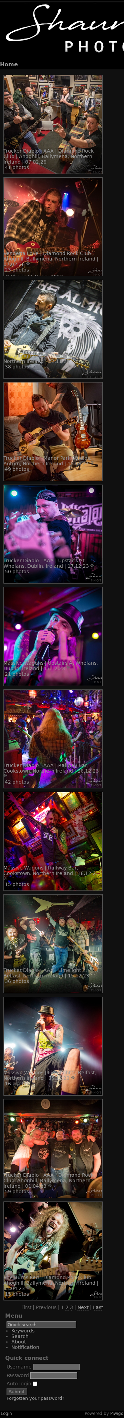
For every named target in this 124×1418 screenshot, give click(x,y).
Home (9, 64)
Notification (25, 1347)
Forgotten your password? (35, 1398)
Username (19, 1367)
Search (20, 1336)
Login (6, 1413)
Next (83, 1307)
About (18, 1341)
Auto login (20, 1383)
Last (98, 1307)
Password (18, 1375)
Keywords (22, 1330)
